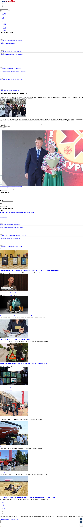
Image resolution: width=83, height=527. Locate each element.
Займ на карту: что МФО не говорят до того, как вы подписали (15, 339)
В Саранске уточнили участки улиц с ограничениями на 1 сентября (10, 90)
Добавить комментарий (3, 190)
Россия (3, 504)
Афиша (4, 24)
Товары (4, 23)
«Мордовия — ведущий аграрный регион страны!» (12, 417)
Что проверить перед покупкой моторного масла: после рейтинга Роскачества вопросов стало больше (24, 315)
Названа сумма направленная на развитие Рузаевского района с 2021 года (11, 186)
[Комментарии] (81, 522)
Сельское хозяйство (8, 500)
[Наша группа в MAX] (81, 525)
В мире (3, 19)
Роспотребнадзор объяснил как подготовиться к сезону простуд (9, 243)
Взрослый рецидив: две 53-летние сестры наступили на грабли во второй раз (11, 227)
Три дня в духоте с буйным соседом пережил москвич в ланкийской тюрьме (11, 79)
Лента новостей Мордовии (7, 187)
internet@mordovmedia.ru (4, 521)
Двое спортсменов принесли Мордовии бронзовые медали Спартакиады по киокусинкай (13, 87)
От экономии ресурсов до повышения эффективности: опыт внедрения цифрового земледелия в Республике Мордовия (28, 497)
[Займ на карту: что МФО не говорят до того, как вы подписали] (14, 337)
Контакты (4, 30)
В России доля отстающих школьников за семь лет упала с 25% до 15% (10, 82)
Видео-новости (4, 16)
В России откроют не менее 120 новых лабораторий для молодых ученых (17, 212)
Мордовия (4, 29)
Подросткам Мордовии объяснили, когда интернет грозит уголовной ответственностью (13, 71)
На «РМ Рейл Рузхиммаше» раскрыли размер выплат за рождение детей (10, 51)
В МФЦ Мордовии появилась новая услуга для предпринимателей (10, 238)
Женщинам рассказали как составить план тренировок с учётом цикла (10, 232)
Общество (6, 273)
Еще (2, 21)
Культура (3, 505)
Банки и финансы (7, 342)
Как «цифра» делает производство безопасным (11, 386)
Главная (3, 12)
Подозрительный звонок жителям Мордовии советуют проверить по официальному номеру (13, 76)
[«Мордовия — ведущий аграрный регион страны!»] (14, 415)
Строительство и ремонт (8, 295)
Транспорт (5, 27)
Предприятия (5, 22)
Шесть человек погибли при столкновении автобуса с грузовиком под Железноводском (13, 235)
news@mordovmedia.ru (3, 217)
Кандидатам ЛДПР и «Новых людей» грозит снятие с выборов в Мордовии (11, 40)
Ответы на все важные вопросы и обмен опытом (11, 446)
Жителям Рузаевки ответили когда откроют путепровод (8, 59)
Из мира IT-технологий (8, 390)
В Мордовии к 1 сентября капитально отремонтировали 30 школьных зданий (11, 54)
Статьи (3, 17)
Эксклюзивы (4, 14)
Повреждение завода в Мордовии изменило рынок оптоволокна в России (11, 48)
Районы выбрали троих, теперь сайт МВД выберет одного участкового (10, 221)
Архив (3, 18)
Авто (6, 366)
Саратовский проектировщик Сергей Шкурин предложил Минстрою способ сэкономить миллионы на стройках (26, 292)
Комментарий (2, 200)
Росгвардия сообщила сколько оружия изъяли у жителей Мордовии (10, 224)
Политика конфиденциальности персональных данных (8, 519)
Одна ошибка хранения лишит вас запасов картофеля (8, 43)
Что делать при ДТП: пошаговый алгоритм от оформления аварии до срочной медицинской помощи (23, 363)
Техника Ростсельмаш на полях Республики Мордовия (13, 472)
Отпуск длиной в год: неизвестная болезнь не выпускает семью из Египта (11, 246)
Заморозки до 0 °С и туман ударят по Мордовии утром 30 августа (9, 65)
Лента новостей (4, 13)
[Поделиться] (81, 519)
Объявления (5, 26)
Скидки (4, 28)
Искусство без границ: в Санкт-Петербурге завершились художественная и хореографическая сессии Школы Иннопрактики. (29, 270)
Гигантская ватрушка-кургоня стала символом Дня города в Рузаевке (10, 68)
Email (1, 203)
